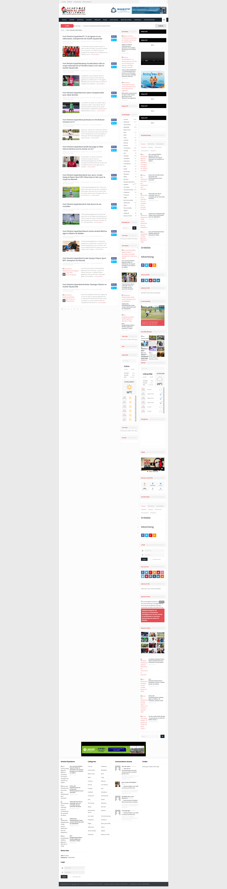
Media (125, 176)
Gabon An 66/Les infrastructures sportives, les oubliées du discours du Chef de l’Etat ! (129, 48)
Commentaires (160, 144)
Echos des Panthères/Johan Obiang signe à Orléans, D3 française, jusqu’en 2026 (156, 694)
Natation (126, 184)
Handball (89, 20)
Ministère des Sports (129, 182)
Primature (126, 195)
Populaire (143, 144)
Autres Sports (114, 20)
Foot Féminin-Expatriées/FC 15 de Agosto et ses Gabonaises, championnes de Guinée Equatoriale (82, 37)
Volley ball (97, 20)
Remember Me (157, 563)
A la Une (93, 41)
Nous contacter (87, 1)
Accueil (64, 1)
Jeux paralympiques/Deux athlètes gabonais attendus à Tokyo (128, 326)
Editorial (69, 1)
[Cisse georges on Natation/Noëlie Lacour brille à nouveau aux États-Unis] (117, 808)
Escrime (126, 145)
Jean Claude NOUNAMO (74, 41)
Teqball (125, 210)
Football (71, 20)
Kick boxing (127, 171)
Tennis (125, 205)
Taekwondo (127, 203)
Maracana (126, 174)
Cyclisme (126, 140)
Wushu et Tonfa (128, 216)
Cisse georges (126, 806)
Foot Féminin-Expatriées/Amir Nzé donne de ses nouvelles (82, 205)
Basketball (80, 20)
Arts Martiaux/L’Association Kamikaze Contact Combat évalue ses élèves (157, 677)
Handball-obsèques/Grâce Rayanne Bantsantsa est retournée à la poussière (156, 656)
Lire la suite (95, 54)
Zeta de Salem (126, 762)
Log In (144, 563)
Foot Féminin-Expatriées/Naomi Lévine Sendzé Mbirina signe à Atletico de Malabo (85, 232)
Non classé (126, 187)
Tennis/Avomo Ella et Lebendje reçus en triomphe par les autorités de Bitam (128, 286)
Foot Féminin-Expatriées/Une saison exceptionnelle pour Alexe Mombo (83, 94)
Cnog (125, 137)
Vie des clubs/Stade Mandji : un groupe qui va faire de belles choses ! (157, 714)
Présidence (126, 192)
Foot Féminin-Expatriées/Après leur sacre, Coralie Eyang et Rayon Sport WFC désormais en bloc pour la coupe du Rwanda (84, 177)
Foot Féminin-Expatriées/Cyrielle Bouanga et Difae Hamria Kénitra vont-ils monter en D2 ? (83, 148)
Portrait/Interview (149, 20)
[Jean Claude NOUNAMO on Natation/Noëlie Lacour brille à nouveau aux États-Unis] (117, 780)
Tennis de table (128, 208)
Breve (125, 135)
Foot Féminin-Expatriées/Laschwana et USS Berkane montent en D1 (83, 121)
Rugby (105, 20)
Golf (125, 153)
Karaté (125, 169)
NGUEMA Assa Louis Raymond (128, 793)
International (77, 1)
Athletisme (126, 122)
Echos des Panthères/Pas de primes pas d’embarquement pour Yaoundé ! (156, 177)
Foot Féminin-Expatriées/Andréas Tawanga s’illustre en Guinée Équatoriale (85, 285)
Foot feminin (99, 41)
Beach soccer (127, 130)
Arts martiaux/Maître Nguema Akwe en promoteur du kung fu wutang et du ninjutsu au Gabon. (128, 264)
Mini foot (126, 179)
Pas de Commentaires (68, 43)
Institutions (137, 20)
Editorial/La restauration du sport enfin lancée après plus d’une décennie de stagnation (129, 95)
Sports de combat (126, 20)
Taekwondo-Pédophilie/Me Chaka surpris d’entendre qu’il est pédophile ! (129, 306)
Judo (125, 166)
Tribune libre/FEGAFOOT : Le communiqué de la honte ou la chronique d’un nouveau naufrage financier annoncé (129, 73)
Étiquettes (143, 147)
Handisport (127, 158)
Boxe (125, 132)
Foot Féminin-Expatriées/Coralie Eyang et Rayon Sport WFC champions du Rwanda (84, 259)
